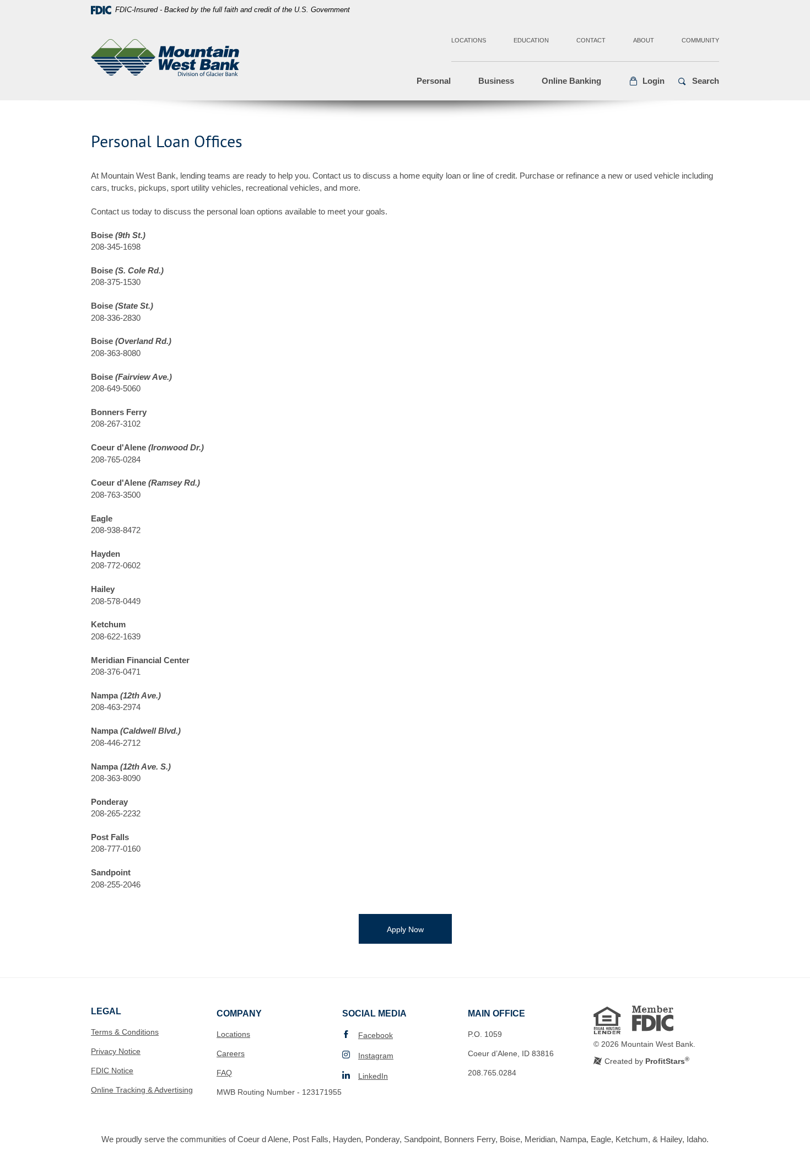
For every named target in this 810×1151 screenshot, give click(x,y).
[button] (647, 81)
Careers (231, 1053)
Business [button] (496, 80)
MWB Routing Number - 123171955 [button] (279, 1092)
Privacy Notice (116, 1051)
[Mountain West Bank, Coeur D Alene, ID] (165, 60)
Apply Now (419, 929)
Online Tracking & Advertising (142, 1089)
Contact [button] (591, 40)
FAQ (224, 1072)
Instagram (375, 1055)
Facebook (375, 1035)
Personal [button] (434, 80)
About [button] (643, 40)
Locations (468, 40)
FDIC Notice (112, 1070)
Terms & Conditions (125, 1032)
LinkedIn (373, 1076)
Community (700, 40)
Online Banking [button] (571, 80)
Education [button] (531, 40)
